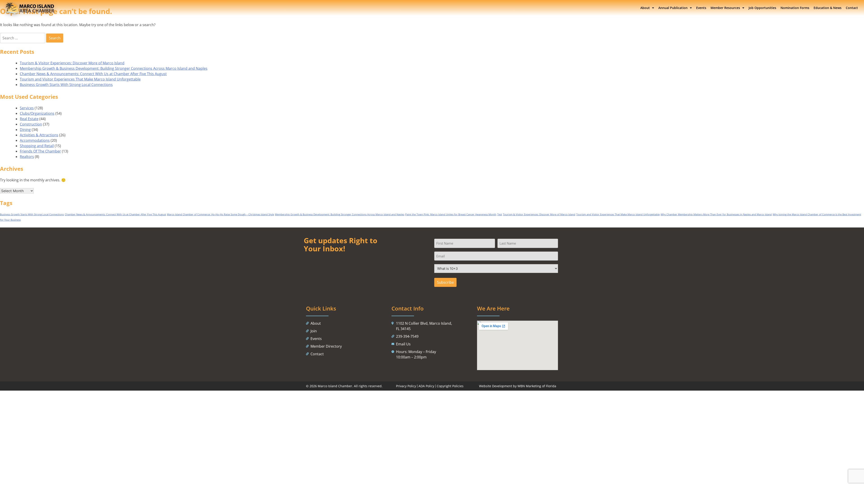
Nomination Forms (795, 8)
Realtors (27, 156)
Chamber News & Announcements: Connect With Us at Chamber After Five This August (93, 73)
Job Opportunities (762, 8)
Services (27, 108)
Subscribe (445, 282)
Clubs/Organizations (37, 113)
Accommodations (35, 140)
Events (701, 8)
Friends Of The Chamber (40, 151)
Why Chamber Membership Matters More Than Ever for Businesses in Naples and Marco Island (716, 214)
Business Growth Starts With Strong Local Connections (66, 84)
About (645, 8)
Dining (25, 129)
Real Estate (29, 118)
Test (499, 214)
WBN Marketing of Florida (537, 386)
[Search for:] (23, 38)
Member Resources (725, 8)
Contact (852, 8)
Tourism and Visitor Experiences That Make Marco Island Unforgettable (80, 79)
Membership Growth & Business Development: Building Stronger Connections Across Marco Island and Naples (113, 68)
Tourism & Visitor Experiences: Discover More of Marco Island (72, 63)
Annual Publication (673, 8)
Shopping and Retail (37, 145)
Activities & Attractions (39, 135)
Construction (31, 124)
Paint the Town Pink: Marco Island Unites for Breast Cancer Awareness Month (450, 214)
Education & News (828, 8)
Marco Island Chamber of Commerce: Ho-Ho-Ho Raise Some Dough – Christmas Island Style (220, 214)
